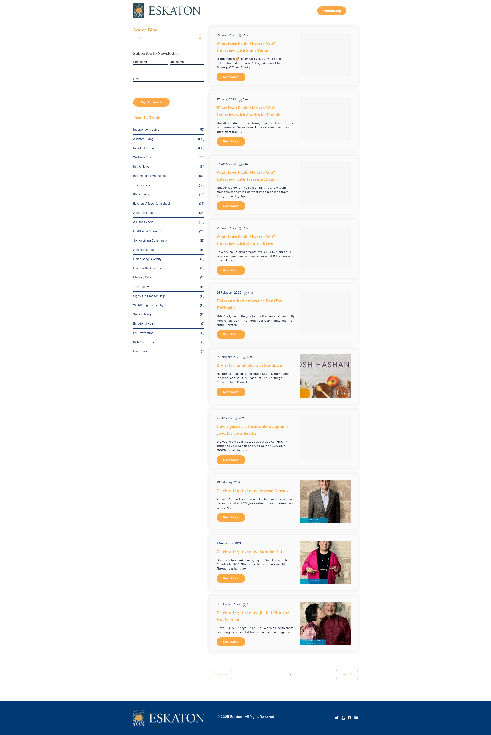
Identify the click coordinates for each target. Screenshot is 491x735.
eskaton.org (331, 11)
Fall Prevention (168, 333)
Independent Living (168, 130)
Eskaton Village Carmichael (168, 204)
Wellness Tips (168, 157)
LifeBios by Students (168, 231)
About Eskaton (168, 213)
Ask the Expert (168, 222)
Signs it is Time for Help (168, 296)
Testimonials (168, 185)
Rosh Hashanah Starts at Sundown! (250, 365)
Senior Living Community (168, 241)
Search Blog (145, 29)
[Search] (200, 37)
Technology (168, 287)
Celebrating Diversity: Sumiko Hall (250, 551)
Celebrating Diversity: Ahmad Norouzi (253, 490)
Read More (231, 77)
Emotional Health (168, 324)
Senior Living (168, 314)
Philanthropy (168, 194)
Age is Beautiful (168, 250)
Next (345, 674)
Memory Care (168, 277)
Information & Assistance (168, 176)
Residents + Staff (168, 148)
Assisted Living (168, 139)
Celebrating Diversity (168, 259)
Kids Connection (168, 342)
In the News (168, 167)
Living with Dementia (168, 268)
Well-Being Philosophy (168, 305)
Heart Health (168, 351)
